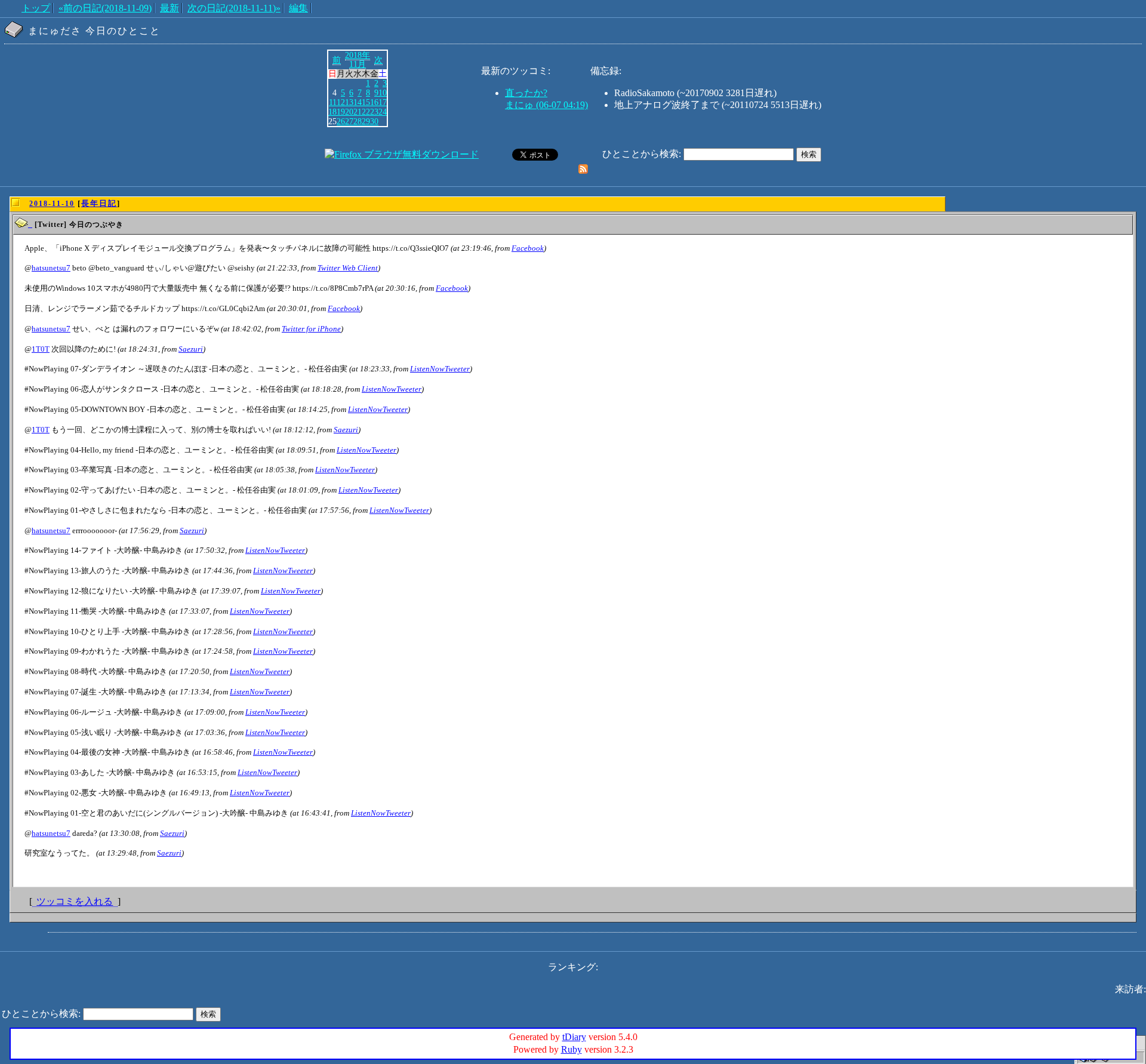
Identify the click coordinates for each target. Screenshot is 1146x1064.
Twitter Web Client (348, 267)
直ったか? (526, 93)
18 (332, 111)
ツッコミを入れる (74, 901)
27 (349, 121)
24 (382, 111)
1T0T (41, 349)
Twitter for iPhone (311, 328)
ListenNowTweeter (440, 368)
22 (366, 111)
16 (374, 102)
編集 (298, 8)
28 (357, 121)
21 (357, 111)
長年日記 (99, 203)
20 (349, 111)
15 (366, 102)
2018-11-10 (52, 203)
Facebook (528, 248)
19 (341, 111)
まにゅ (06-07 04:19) (546, 105)
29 (366, 121)
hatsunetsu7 (51, 267)
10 (382, 92)
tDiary (574, 1037)
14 (357, 102)
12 (341, 102)
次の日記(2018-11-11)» (234, 8)
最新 (169, 8)
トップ (35, 8)
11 (333, 102)
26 (341, 121)
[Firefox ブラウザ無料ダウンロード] (402, 154)
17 (382, 102)
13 (349, 102)
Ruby (571, 1049)
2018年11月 (357, 59)
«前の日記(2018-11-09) (105, 8)
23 (374, 111)
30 (374, 121)
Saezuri (190, 349)
